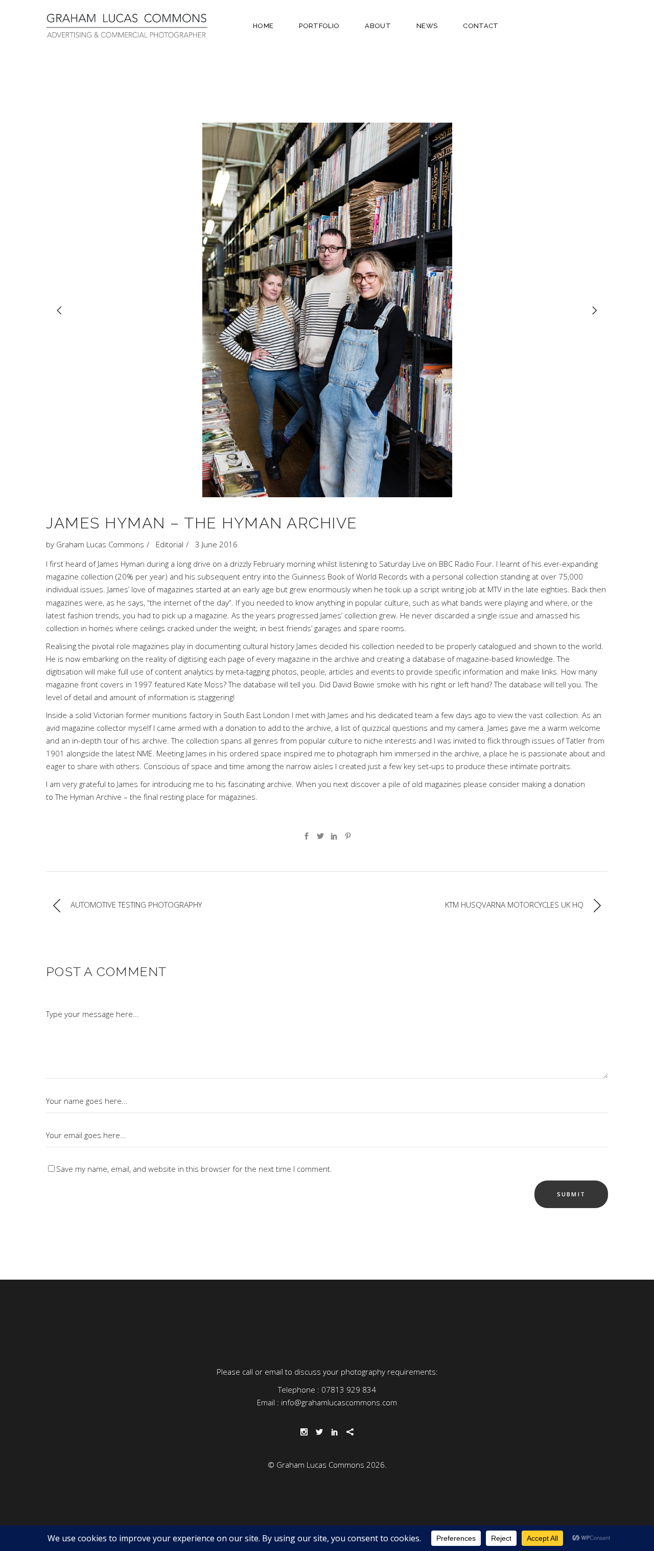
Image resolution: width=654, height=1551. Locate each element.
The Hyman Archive (88, 797)
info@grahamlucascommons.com (339, 1402)
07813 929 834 (348, 1389)
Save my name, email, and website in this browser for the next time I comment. (194, 1169)
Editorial (169, 544)
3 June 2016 (216, 544)
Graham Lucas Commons (100, 544)
